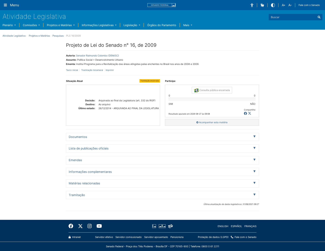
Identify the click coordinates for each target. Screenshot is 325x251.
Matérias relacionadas (84, 183)
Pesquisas (58, 35)
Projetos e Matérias (60, 25)
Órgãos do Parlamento (161, 25)
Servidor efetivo (104, 237)
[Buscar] (319, 17)
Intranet (76, 237)
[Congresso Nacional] (162, 226)
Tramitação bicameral (92, 70)
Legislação (131, 25)
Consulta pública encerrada (214, 90)
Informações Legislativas (98, 25)
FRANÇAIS (250, 226)
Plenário (8, 25)
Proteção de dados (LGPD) (213, 237)
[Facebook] (72, 226)
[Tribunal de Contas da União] (170, 226)
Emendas (75, 160)
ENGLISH (223, 226)
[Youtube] (98, 226)
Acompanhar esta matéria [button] (213, 122)
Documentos (78, 137)
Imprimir (110, 70)
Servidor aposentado (156, 237)
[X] (249, 113)
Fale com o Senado (309, 5)
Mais (186, 25)
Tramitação (77, 195)
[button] (252, 5)
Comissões (30, 25)
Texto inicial (72, 70)
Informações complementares (90, 172)
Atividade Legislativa (34, 16)
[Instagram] (89, 226)
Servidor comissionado (128, 237)
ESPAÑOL (236, 226)
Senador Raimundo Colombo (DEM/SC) (97, 55)
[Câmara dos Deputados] (154, 226)
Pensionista (176, 237)
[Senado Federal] (161, 5)
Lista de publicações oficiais (89, 148)
